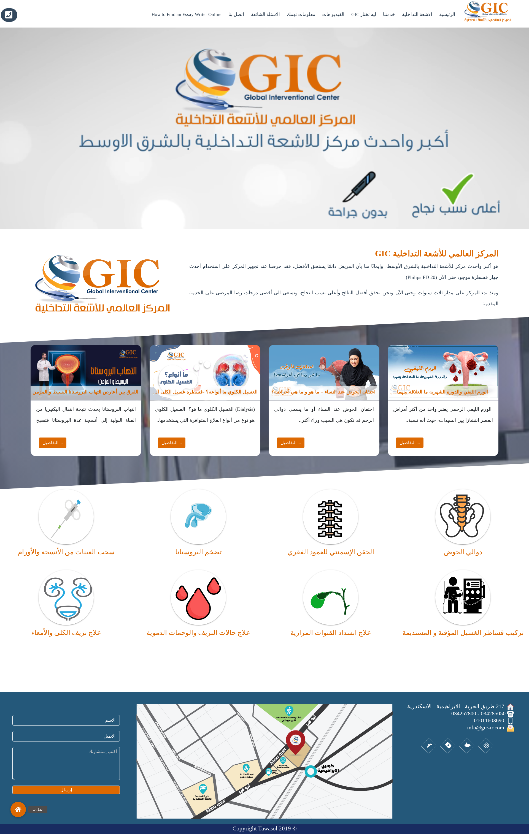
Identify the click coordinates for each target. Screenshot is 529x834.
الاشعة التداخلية (417, 14)
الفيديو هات (333, 14)
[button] (18, 809)
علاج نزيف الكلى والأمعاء (66, 632)
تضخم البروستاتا (198, 552)
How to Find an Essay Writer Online (187, 14)
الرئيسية (447, 14)
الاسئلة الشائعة (265, 14)
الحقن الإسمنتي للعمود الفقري (330, 552)
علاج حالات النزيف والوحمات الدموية (198, 632)
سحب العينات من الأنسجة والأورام (66, 552)
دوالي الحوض (463, 552)
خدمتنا (389, 14)
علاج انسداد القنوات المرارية (330, 632)
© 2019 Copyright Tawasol (265, 828)
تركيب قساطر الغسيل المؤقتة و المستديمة (463, 632)
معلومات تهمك (301, 14)
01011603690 (9, 15)
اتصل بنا (236, 14)
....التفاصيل (52, 442)
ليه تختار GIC (363, 14)
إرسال (66, 789)
